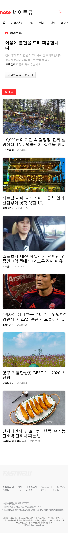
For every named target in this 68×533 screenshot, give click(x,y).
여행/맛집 (17, 22)
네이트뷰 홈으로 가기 (20, 74)
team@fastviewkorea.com (53, 510)
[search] (61, 11)
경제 (53, 22)
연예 (42, 22)
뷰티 (31, 22)
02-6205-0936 (13, 510)
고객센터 (10, 64)
